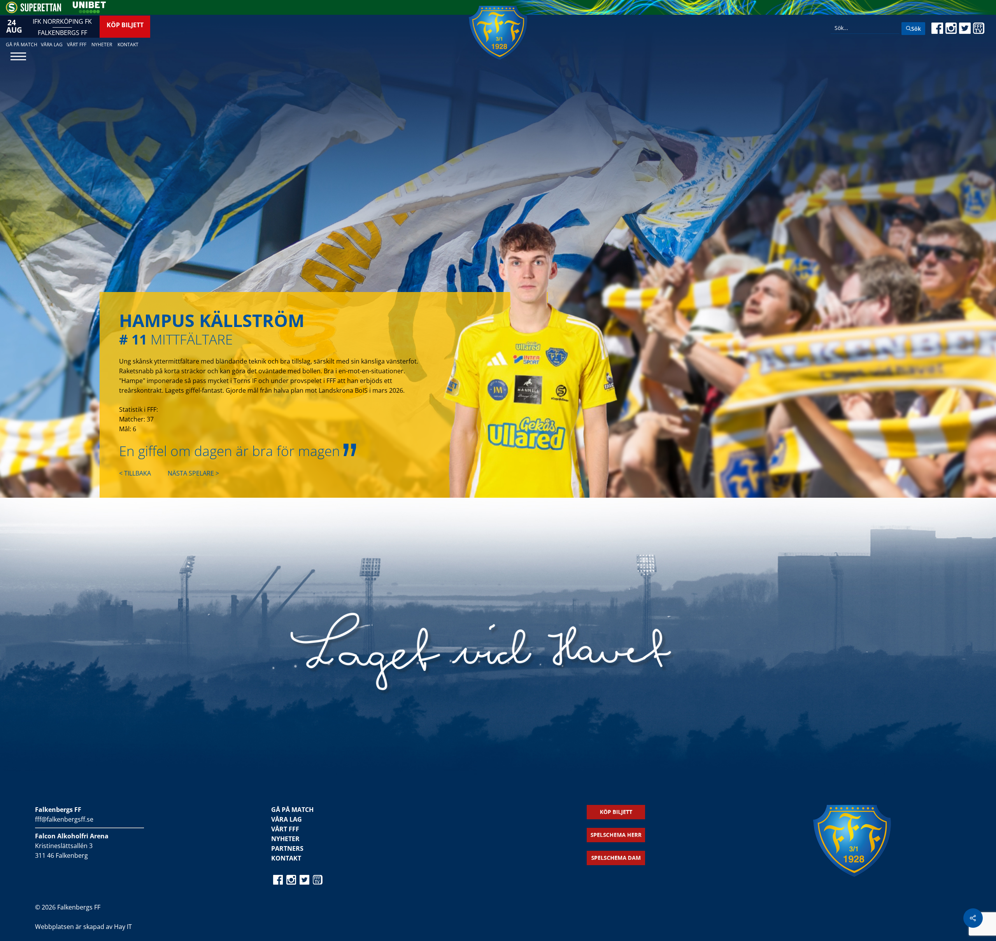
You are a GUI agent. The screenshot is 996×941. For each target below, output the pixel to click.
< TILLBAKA (135, 473)
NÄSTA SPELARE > (193, 473)
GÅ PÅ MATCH (292, 809)
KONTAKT (286, 858)
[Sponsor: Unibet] (89, 11)
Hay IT (123, 926)
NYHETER (285, 838)
